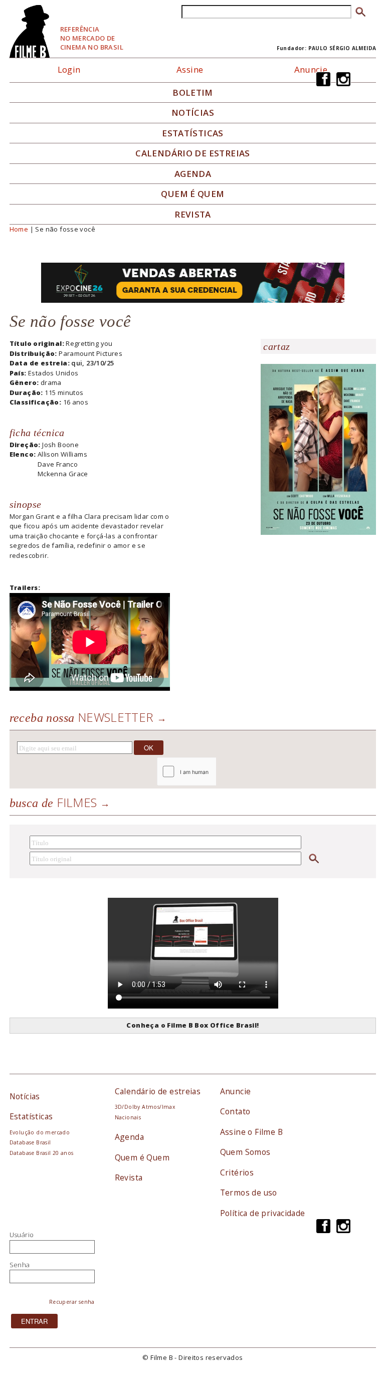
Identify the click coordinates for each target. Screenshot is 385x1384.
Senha (20, 1264)
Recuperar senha (72, 1301)
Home (19, 229)
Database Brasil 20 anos (42, 1152)
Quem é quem (192, 194)
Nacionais (128, 1117)
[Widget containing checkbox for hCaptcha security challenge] (213, 771)
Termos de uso (248, 1192)
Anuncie (311, 69)
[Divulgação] (318, 448)
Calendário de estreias (158, 1091)
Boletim (192, 93)
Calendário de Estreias (192, 153)
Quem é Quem (142, 1157)
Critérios (237, 1172)
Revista (192, 215)
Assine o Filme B (251, 1131)
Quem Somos (245, 1151)
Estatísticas (193, 133)
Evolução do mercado (40, 1132)
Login (69, 69)
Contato (235, 1111)
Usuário (22, 1234)
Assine (189, 69)
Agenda (192, 174)
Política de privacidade (262, 1213)
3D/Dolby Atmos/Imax (145, 1106)
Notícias (192, 113)
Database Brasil (30, 1142)
